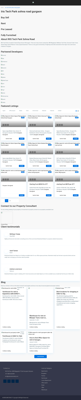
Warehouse (44, 389)
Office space (44, 382)
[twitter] (9, 381)
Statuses (44, 110)
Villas (42, 387)
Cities (27, 110)
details (21, 138)
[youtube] (13, 381)
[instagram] (17, 381)
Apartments (44, 371)
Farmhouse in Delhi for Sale (12, 336)
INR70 (66, 184)
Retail (42, 385)
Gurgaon (19, 132)
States (20, 110)
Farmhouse (44, 378)
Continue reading (7, 327)
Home (2, 7)
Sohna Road (35, 110)
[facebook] (5, 381)
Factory (43, 375)
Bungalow (43, 373)
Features (52, 110)
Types (4, 110)
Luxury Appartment (46, 380)
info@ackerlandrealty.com (11, 376)
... (22, 299)
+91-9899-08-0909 (10, 373)
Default (59, 110)
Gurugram (5, 134)
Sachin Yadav (9, 138)
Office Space (12, 110)
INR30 (39, 184)
